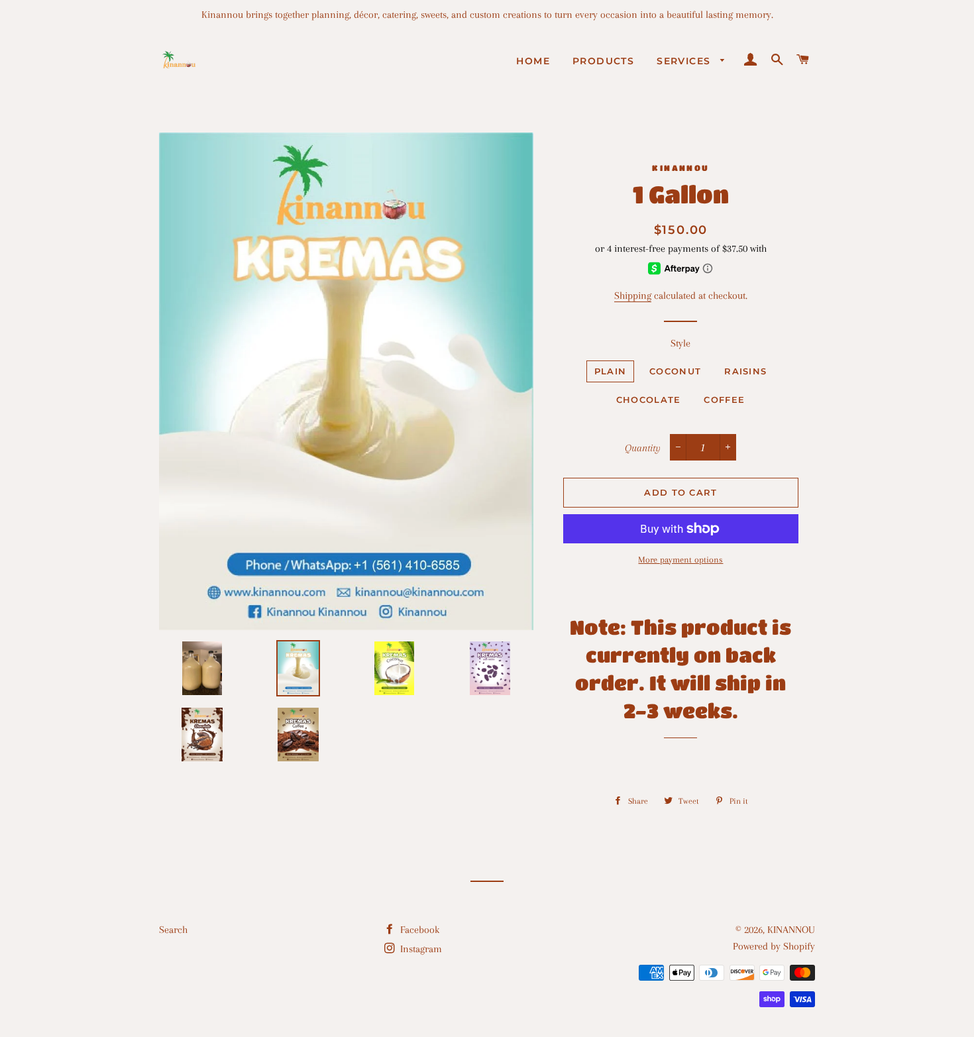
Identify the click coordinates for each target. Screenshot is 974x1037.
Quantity (643, 448)
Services (685, 61)
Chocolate (648, 399)
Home (533, 61)
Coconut (675, 371)
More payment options (680, 560)
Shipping (632, 295)
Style (680, 343)
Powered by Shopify (774, 946)
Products (603, 61)
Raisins (745, 371)
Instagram (420, 949)
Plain (610, 371)
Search (173, 930)
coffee (724, 399)
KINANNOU (791, 930)
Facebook (418, 930)
